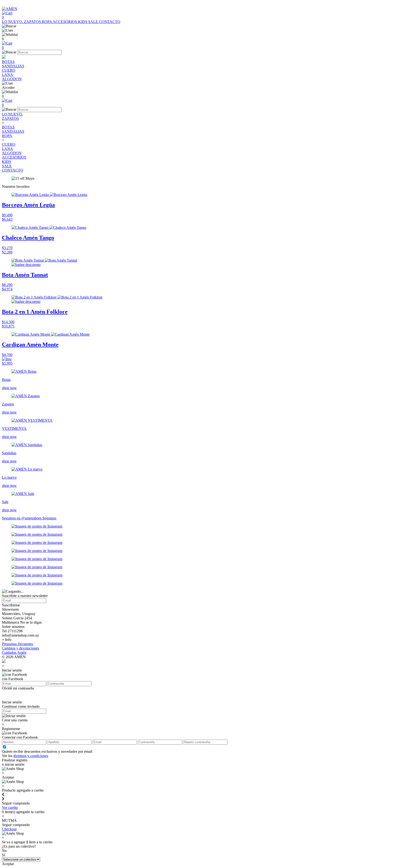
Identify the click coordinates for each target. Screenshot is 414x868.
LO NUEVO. (13, 22)
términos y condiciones (30, 756)
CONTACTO (109, 22)
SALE (93, 22)
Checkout (9, 829)
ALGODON (12, 79)
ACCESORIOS (65, 22)
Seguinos (49, 518)
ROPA (47, 22)
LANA (7, 75)
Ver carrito (10, 807)
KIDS (83, 22)
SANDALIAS (13, 66)
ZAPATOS (33, 22)
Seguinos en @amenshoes (22, 518)
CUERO (8, 70)
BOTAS (8, 62)
